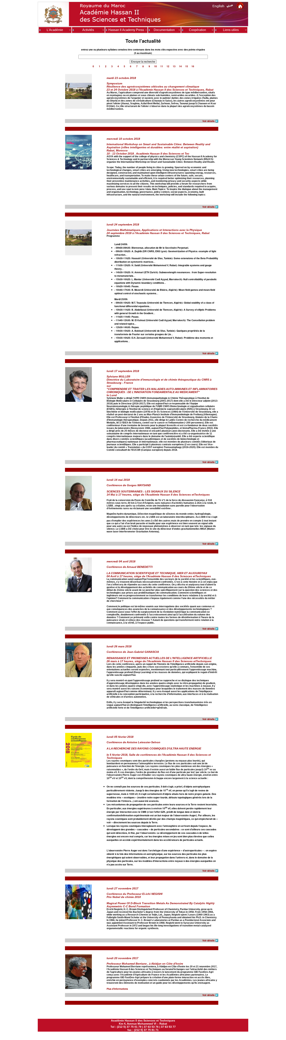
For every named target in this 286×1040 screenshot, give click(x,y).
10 (155, 66)
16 (192, 66)
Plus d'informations (117, 989)
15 (186, 66)
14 (180, 66)
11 (161, 66)
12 (168, 66)
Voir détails (208, 121)
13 (174, 66)
